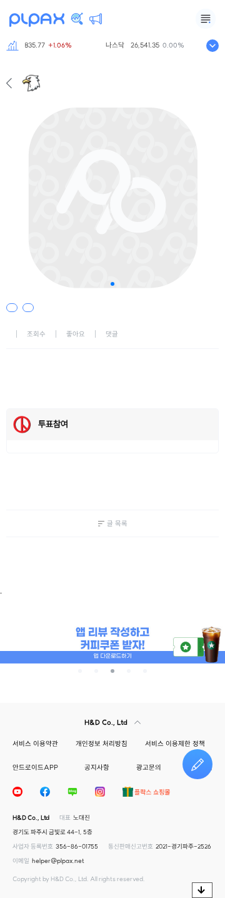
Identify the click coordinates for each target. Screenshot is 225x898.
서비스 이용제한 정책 (175, 743)
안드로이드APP (35, 767)
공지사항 (96, 767)
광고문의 (148, 767)
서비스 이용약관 (35, 743)
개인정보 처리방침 (102, 743)
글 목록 (117, 523)
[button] (112, 284)
